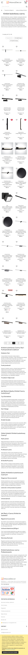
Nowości (3, 616)
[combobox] (14, 6)
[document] (14, 644)
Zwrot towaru (4, 605)
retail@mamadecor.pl (6, 632)
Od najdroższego (14, 40)
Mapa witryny (4, 614)
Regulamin (3, 608)
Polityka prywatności (5, 611)
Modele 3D (3, 619)
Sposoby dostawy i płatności (7, 602)
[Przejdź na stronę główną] (1, 10)
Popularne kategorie (9, 10)
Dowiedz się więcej (10, 649)
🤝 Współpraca (4, 622)
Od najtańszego (18, 38)
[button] (3, 46)
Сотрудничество (12, 622)
